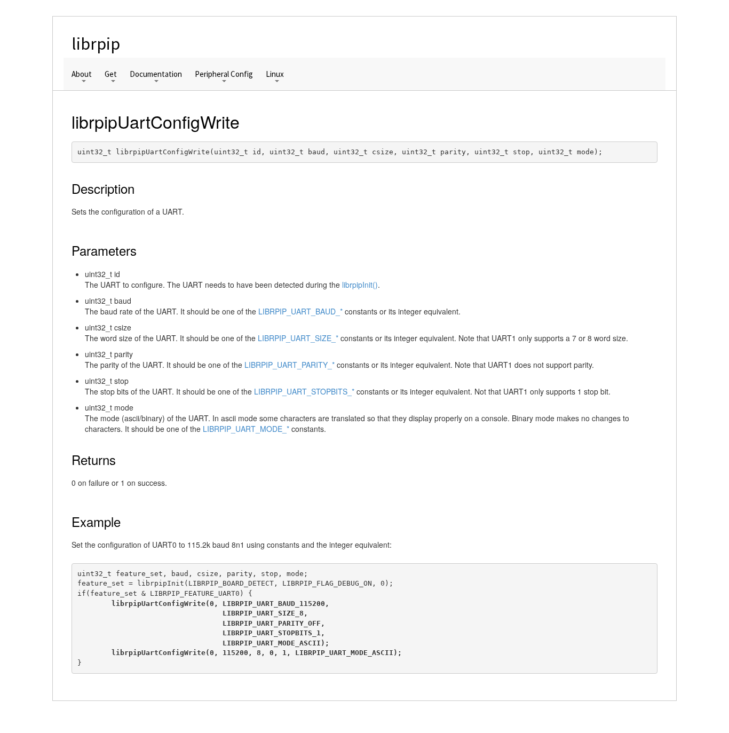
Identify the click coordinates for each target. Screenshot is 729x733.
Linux (275, 74)
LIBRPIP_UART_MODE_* (246, 428)
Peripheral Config (224, 74)
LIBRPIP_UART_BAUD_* (300, 311)
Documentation (156, 74)
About (82, 74)
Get (111, 74)
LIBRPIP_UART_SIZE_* (298, 338)
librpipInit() (360, 284)
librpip (96, 43)
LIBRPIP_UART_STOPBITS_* (304, 391)
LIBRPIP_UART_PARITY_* (289, 364)
